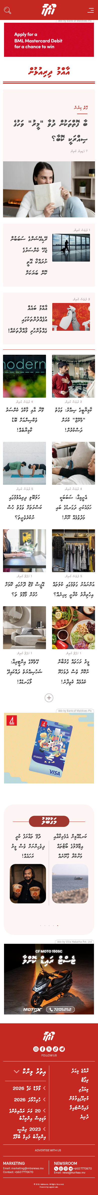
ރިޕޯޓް (85, 1080)
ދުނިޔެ (84, 1117)
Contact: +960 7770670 (18, 1172)
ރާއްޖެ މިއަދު (80, 1071)
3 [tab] (49, 924)
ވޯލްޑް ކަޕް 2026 (28, 1088)
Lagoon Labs (53, 1187)
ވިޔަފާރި (84, 1089)
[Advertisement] (49, 39)
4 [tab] (44, 924)
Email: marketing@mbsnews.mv (23, 1168)
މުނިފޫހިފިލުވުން (79, 1098)
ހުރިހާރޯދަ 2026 (28, 1100)
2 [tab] (53, 924)
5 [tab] (40, 924)
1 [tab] (57, 924)
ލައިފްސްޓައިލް (79, 1108)
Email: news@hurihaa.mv (69, 1172)
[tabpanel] (70, 875)
